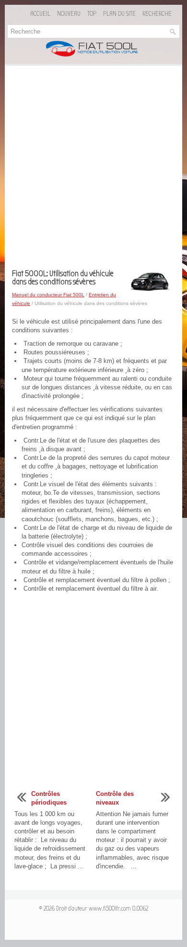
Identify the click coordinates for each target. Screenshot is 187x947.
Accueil (40, 14)
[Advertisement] (93, 171)
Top (91, 14)
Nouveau (69, 14)
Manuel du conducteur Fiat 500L (48, 294)
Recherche (157, 14)
